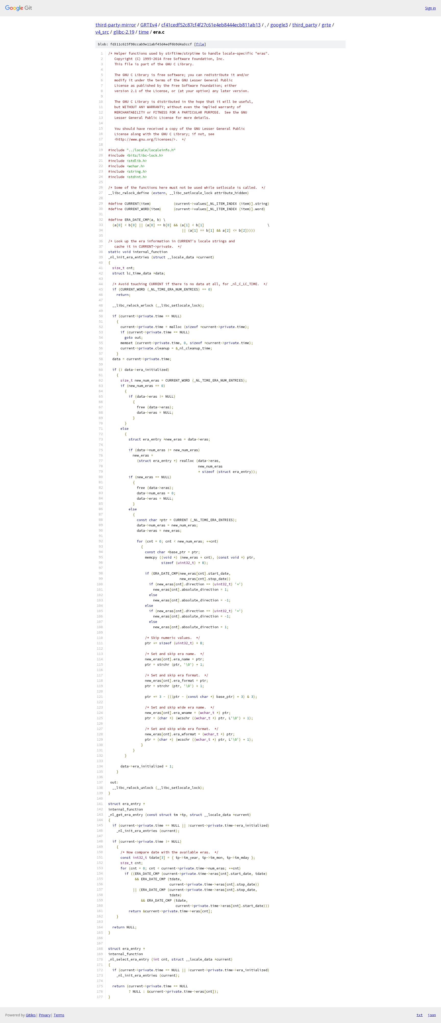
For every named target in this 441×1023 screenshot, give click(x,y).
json (432, 1015)
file (200, 44)
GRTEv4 (148, 25)
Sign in (430, 8)
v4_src (102, 32)
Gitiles (31, 1015)
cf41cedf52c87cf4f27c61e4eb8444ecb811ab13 (211, 25)
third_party (304, 25)
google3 (279, 25)
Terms (59, 1015)
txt (419, 1015)
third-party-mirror (115, 25)
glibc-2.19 (123, 32)
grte (326, 25)
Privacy (45, 1015)
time (144, 32)
